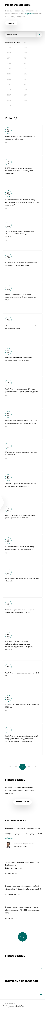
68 (16, 767)
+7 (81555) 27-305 (12, 918)
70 (29, 767)
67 (10, 767)
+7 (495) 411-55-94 (20, 834)
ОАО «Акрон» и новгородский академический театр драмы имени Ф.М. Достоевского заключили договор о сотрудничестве (22, 739)
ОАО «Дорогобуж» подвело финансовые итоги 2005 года (22, 708)
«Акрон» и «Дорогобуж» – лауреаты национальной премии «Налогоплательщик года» (22, 297)
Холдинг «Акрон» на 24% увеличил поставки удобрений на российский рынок (22, 487)
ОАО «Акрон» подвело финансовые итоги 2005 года (22, 676)
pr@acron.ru (9, 838)
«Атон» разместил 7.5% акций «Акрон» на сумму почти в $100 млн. (22, 140)
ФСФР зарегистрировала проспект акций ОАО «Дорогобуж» (22, 581)
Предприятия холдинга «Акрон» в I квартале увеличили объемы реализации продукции (22, 424)
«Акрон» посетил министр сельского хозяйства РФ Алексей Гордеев (22, 329)
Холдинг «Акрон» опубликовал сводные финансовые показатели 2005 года (22, 613)
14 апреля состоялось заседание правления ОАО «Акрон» (22, 455)
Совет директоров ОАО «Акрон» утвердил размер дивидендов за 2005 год (22, 518)
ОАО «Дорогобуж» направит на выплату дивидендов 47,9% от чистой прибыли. (22, 550)
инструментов (28, 14)
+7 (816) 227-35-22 (12, 873)
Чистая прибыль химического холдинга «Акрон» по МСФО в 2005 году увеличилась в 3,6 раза (22, 234)
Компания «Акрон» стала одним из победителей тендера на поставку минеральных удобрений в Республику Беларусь (22, 645)
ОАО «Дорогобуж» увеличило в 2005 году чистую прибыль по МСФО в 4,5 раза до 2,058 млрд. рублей (22, 203)
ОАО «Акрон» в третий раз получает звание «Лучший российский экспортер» (22, 266)
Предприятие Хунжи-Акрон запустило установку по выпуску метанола (22, 361)
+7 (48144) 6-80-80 (12, 894)
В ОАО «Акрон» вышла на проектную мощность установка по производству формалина (22, 171)
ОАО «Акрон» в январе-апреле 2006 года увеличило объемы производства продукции (22, 392)
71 (35, 767)
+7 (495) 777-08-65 (35, 834)
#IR (6, 143)
